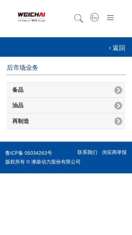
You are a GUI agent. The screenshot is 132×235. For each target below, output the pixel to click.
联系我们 (87, 152)
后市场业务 (22, 67)
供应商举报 (114, 152)
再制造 (20, 121)
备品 (18, 90)
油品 (18, 105)
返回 (119, 47)
